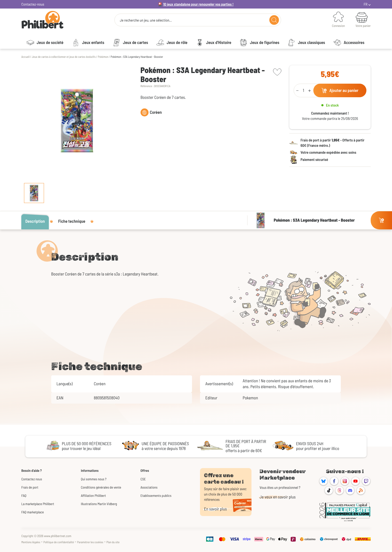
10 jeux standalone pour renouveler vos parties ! (198, 4)
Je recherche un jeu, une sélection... (146, 20)
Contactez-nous (32, 4)
